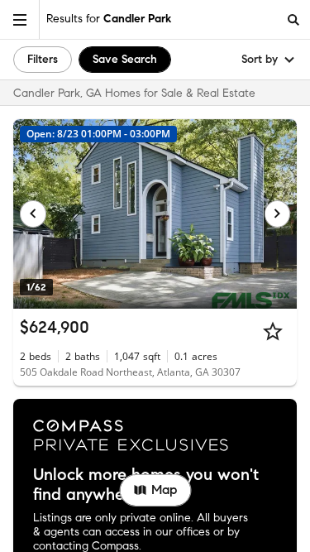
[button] (20, 19)
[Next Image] (278, 213)
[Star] (272, 331)
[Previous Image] (33, 213)
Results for (108, 19)
